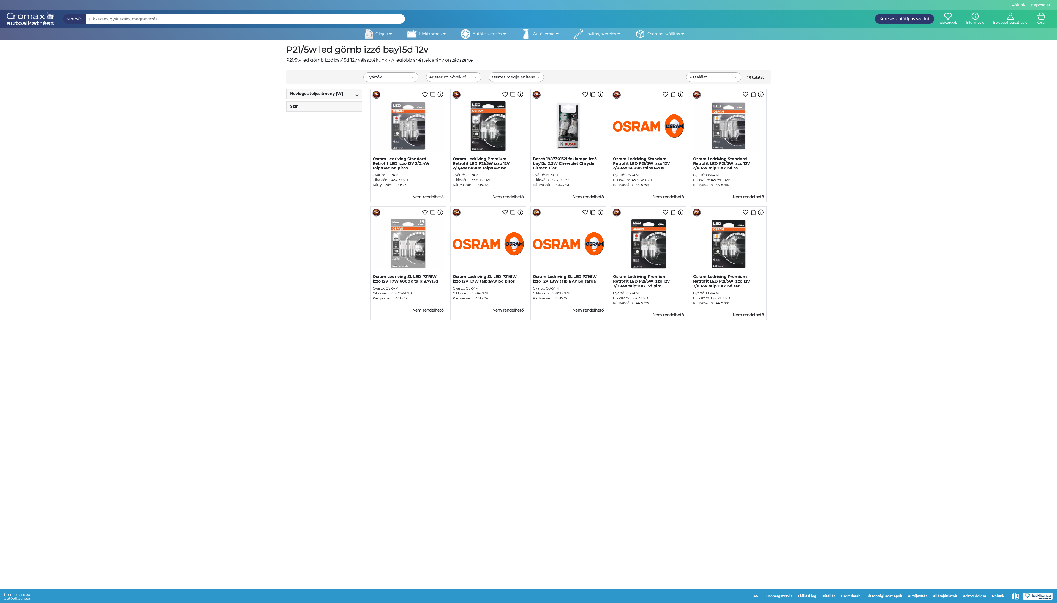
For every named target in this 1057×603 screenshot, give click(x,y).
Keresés (74, 18)
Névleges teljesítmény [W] (316, 93)
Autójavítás (917, 596)
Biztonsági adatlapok (884, 596)
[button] (1010, 19)
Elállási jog (807, 596)
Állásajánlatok (945, 596)
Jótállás (828, 596)
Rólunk (1019, 4)
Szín (294, 106)
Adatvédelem (974, 596)
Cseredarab (850, 596)
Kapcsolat (1040, 4)
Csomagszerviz (779, 596)
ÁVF (757, 596)
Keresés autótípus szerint (904, 18)
